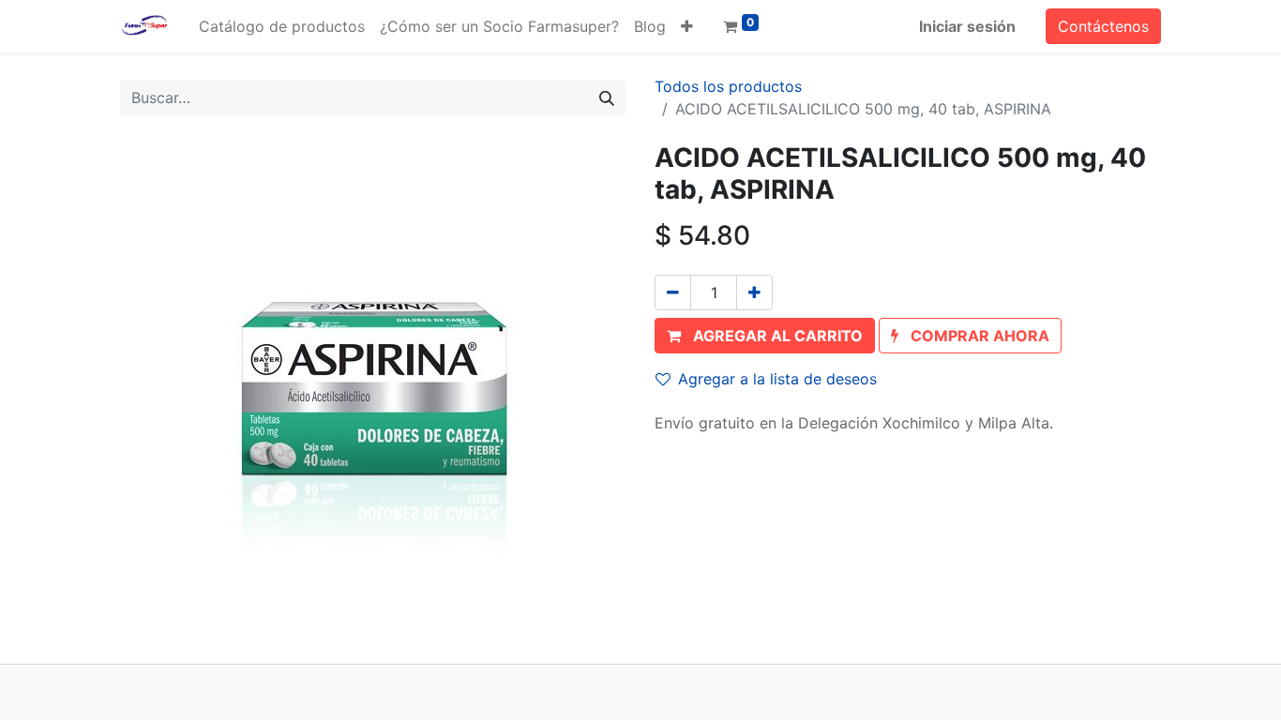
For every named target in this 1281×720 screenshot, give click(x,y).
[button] (687, 26)
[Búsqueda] (606, 97)
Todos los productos (728, 86)
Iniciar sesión (967, 26)
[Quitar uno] (673, 292)
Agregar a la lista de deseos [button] (777, 378)
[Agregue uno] (754, 292)
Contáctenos (1103, 26)
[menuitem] (281, 26)
